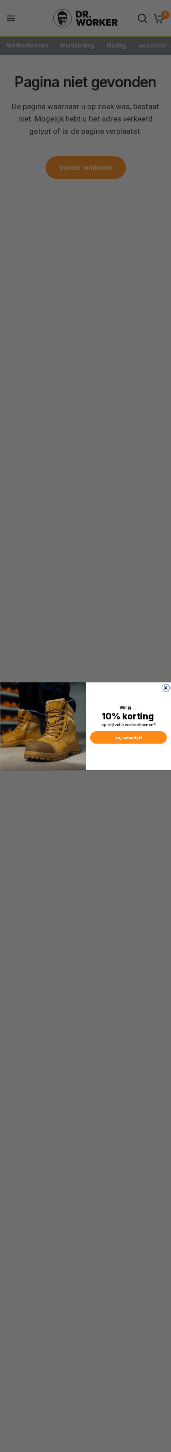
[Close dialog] (165, 688)
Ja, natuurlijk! (128, 737)
